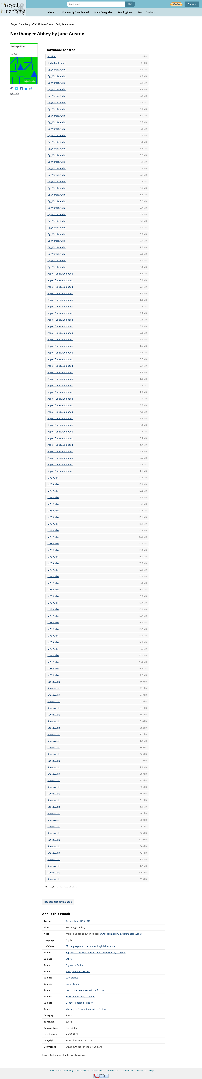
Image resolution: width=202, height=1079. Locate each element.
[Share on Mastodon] (11, 88)
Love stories (72, 977)
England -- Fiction (75, 965)
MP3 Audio (53, 477)
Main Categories (103, 12)
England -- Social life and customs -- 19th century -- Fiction (95, 952)
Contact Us (141, 1070)
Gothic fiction (73, 983)
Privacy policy (82, 1070)
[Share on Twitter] (16, 88)
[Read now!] (24, 83)
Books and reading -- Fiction (80, 996)
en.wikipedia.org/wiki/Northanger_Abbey (120, 933)
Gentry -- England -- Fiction (79, 1002)
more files (59, 887)
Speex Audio (54, 681)
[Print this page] (30, 88)
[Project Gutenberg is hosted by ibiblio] (101, 1077)
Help (151, 1070)
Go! (130, 4)
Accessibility (127, 1070)
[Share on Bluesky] (25, 88)
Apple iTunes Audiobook (60, 273)
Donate (192, 4)
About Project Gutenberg (61, 1070)
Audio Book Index (57, 63)
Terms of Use (112, 1070)
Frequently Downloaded (75, 12)
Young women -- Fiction (78, 971)
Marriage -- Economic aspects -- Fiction (86, 1009)
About (52, 12)
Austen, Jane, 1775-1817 (78, 921)
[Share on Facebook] (21, 88)
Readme (52, 56)
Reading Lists (125, 12)
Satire (69, 958)
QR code (14, 93)
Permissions (97, 1070)
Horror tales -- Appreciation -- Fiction (85, 990)
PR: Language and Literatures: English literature (90, 946)
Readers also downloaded (58, 901)
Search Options (146, 12)
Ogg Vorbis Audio (57, 69)
